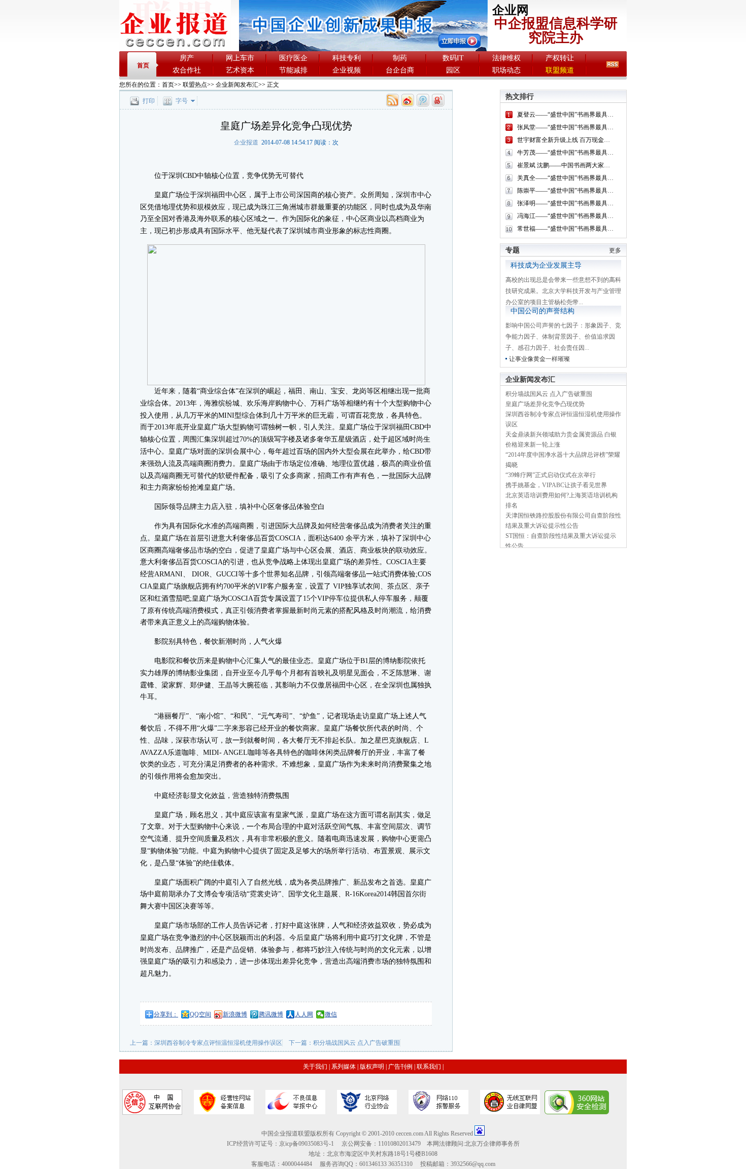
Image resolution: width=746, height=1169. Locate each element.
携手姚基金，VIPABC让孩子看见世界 (556, 485)
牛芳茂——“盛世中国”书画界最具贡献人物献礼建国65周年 (595, 152)
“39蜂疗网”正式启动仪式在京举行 (550, 475)
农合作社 (187, 70)
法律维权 (506, 58)
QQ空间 (200, 1014)
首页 (143, 65)
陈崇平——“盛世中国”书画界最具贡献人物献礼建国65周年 (595, 190)
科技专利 (346, 58)
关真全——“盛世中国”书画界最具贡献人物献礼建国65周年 (595, 177)
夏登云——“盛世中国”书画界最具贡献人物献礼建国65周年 (595, 114)
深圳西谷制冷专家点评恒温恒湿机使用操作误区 (218, 1042)
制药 (400, 58)
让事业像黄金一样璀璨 (539, 358)
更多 (615, 250)
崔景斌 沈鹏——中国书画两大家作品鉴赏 (572, 165)
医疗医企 (293, 58)
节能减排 (293, 70)
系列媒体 (343, 1066)
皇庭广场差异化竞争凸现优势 (545, 404)
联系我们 (429, 1066)
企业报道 (246, 142)
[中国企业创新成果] (363, 49)
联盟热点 (195, 84)
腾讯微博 (271, 1014)
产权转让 (560, 58)
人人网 (304, 1014)
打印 (149, 100)
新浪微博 (235, 1014)
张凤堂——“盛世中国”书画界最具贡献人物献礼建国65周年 (595, 127)
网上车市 (240, 58)
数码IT (453, 58)
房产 (187, 58)
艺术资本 (240, 70)
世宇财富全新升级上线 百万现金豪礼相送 (572, 139)
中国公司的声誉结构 (542, 311)
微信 (331, 1014)
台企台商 (400, 70)
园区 (453, 70)
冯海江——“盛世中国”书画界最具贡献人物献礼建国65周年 (595, 216)
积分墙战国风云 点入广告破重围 (356, 1042)
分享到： (166, 1014)
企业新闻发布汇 (237, 84)
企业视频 (346, 70)
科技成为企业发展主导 (546, 265)
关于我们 (315, 1066)
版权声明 (372, 1066)
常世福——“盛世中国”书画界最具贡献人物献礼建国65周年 (595, 228)
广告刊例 (400, 1066)
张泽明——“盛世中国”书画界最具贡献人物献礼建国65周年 (595, 203)
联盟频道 (560, 70)
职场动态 (506, 70)
